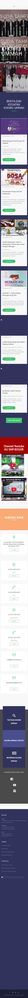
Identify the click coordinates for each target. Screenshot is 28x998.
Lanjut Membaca (8, 159)
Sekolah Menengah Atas (7, 855)
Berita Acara (6, 146)
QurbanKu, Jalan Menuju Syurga (11, 392)
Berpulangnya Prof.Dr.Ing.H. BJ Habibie (13, 142)
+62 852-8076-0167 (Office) (7, 827)
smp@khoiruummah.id (6, 834)
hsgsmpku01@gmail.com (7, 836)
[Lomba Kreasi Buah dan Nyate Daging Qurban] (14, 327)
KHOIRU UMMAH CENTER (14, 740)
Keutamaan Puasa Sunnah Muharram (12, 192)
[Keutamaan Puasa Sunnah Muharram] (14, 177)
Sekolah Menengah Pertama (7, 852)
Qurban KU (20, 347)
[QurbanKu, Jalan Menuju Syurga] (14, 376)
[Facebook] (10, 993)
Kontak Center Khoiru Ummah (8, 868)
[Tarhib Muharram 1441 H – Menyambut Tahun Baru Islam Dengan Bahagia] (14, 227)
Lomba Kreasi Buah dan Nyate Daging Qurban (13, 343)
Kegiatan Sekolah (7, 396)
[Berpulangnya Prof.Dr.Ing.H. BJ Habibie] (14, 126)
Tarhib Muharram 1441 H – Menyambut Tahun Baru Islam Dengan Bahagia (13, 244)
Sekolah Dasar (4, 849)
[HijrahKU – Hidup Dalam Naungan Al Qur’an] (14, 279)
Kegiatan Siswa (7, 249)
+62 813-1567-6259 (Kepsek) (8, 829)
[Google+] (15, 993)
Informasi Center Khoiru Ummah (8, 871)
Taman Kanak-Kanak (5, 845)
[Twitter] (13, 993)
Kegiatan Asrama (7, 347)
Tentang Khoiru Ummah (6, 865)
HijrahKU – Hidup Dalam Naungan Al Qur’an (11, 294)
